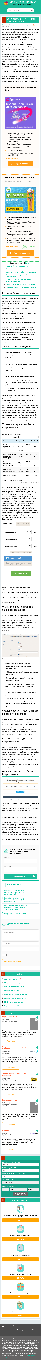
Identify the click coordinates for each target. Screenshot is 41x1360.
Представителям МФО (26, 1330)
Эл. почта (7, 866)
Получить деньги (22, 253)
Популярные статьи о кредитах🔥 (22, 25)
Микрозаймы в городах (12, 983)
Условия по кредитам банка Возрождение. (21, 272)
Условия (6, 441)
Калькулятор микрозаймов (14, 987)
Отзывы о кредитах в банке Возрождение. (21, 287)
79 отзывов (32, 247)
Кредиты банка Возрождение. (17, 266)
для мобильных (23, 524)
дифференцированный (20, 563)
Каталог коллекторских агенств (15, 998)
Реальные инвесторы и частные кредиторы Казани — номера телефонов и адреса (15, 907)
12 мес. (23, 552)
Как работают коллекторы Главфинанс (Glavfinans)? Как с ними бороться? (15, 899)
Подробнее (11, 1041)
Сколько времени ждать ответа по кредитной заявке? (18, 280)
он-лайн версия (9, 524)
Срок (35, 441)
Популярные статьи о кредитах (15, 994)
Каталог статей (9, 1326)
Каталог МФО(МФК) (11, 990)
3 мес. (12, 552)
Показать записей (11, 434)
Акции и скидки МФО (12, 979)
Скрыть (27, 263)
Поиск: (15, 437)
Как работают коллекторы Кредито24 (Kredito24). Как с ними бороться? (14, 892)
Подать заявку (21, 164)
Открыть (20, 1220)
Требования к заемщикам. (15, 269)
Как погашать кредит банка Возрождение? (21, 284)
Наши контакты (9, 1330)
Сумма (21, 441)
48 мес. (29, 552)
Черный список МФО (11, 1006)
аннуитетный (15, 558)
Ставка (28, 441)
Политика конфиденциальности (15, 1334)
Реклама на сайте (25, 1326)
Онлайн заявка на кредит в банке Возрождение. (18, 275)
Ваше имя (7, 857)
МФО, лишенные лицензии (13, 1002)
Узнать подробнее (11, 158)
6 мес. (17, 552)
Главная (5, 25)
